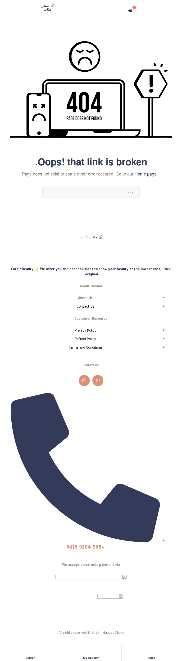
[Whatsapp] (98, 380)
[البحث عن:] (91, 191)
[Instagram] (84, 380)
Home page (146, 174)
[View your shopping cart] (138, 9)
